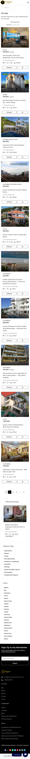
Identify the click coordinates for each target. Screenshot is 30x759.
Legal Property (23, 74)
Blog (2, 711)
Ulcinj (3, 695)
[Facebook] (5, 748)
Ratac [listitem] (6, 637)
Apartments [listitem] (8, 549)
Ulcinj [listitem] (6, 610)
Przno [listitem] (6, 629)
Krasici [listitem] (6, 607)
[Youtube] (10, 748)
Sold (26, 208)
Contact (4, 709)
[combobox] (17, 24)
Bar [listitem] (5, 589)
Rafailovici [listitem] (8, 621)
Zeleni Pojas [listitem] (8, 615)
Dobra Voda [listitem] (8, 599)
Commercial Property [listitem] (11, 573)
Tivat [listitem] (6, 594)
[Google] (22, 748)
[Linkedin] (25, 748)
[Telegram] (15, 748)
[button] (27, 2)
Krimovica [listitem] (7, 632)
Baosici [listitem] (6, 618)
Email (10, 67)
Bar (2, 686)
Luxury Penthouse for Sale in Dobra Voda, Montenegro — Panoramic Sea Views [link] (14, 328)
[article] (15, 521)
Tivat (3, 697)
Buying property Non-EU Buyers (12, 734)
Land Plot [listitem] (7, 562)
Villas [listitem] (6, 554)
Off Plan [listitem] (7, 565)
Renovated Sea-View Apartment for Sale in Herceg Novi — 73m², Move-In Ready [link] (15, 375)
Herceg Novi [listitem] (8, 626)
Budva (3, 692)
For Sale (13, 164)
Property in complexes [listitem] (11, 560)
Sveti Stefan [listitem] (8, 634)
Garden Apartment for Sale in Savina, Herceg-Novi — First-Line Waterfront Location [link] (14, 282)
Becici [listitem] (6, 597)
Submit (15, 661)
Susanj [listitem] (6, 605)
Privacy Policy (6, 717)
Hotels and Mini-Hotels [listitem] (12, 568)
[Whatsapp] (13, 748)
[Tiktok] (20, 748)
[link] (15, 37)
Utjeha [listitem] (6, 602)
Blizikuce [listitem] (7, 624)
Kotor (3, 689)
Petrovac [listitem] (7, 613)
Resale (25, 29)
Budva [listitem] (6, 586)
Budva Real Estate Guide (9, 737)
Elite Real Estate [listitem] (9, 557)
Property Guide (6, 728)
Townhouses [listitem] (8, 570)
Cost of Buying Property (9, 731)
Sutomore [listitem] (7, 591)
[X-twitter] (8, 748)
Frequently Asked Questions (11, 726)
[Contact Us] (25, 754)
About (3, 706)
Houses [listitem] (6, 552)
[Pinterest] (17, 748)
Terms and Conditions (9, 714)
